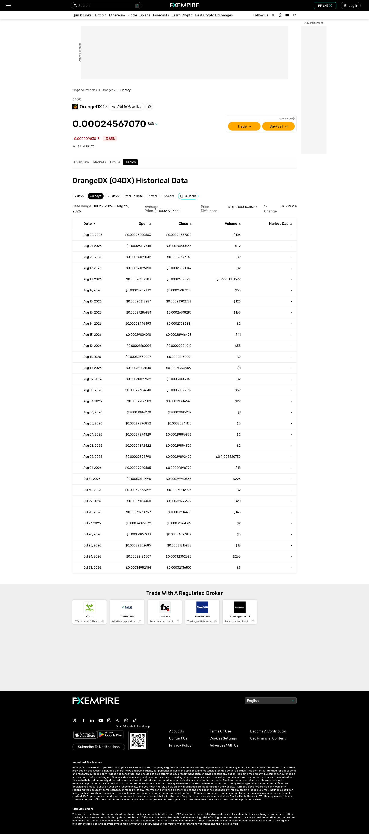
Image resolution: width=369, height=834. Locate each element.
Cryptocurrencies (84, 90)
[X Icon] (75, 720)
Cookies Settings (223, 738)
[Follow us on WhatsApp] (280, 15)
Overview (81, 162)
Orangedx (108, 90)
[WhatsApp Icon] (126, 720)
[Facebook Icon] (83, 720)
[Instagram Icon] (109, 720)
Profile (115, 162)
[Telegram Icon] (117, 720)
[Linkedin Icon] (92, 720)
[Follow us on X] (273, 15)
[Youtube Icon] (100, 720)
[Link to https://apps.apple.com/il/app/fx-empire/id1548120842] (85, 735)
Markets (99, 162)
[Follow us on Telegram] (294, 15)
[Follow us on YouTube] (287, 15)
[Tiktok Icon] (134, 720)
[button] (8, 5)
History (130, 162)
